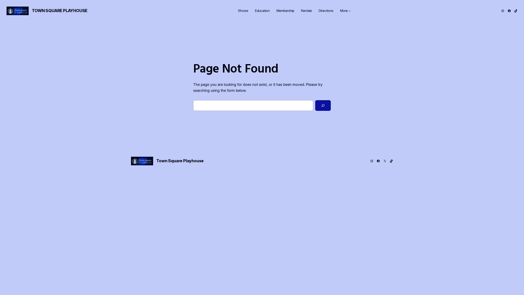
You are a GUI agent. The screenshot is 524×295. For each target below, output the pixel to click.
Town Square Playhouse (59, 10)
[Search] (323, 105)
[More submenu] (350, 11)
